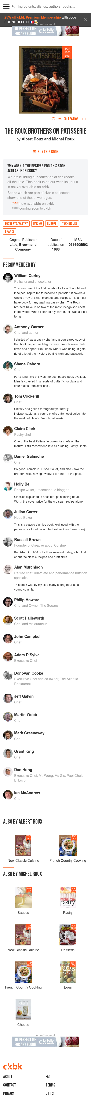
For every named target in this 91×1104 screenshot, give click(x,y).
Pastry (68, 912)
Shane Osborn (27, 364)
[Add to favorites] (53, 119)
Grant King (24, 751)
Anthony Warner (29, 327)
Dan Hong (23, 769)
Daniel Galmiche (29, 456)
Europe (52, 224)
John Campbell (27, 636)
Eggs (68, 987)
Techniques (69, 224)
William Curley (27, 275)
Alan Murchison (28, 567)
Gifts (50, 1093)
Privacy (9, 1093)
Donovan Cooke (28, 673)
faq (48, 1076)
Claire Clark (24, 428)
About (7, 1076)
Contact (9, 1085)
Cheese (23, 1024)
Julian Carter (25, 512)
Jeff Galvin (24, 696)
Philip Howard (27, 599)
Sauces (23, 912)
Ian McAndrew (27, 792)
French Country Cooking (68, 860)
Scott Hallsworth (29, 618)
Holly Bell (23, 484)
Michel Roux (63, 139)
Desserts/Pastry (16, 224)
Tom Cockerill (26, 396)
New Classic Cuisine (23, 860)
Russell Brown (27, 539)
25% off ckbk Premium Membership (32, 17)
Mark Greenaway (29, 733)
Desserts (67, 949)
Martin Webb (25, 714)
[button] (14, 6)
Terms (50, 1085)
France (9, 231)
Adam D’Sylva (27, 655)
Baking (37, 224)
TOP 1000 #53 (67, 52)
